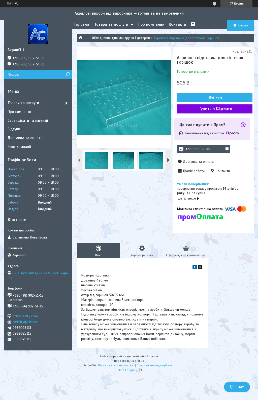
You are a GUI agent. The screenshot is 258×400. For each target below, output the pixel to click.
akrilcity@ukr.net (25, 322)
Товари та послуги (111, 24)
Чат (241, 387)
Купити (215, 97)
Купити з (207, 108)
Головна (81, 24)
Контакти (177, 24)
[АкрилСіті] (38, 34)
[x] (200, 268)
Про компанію (151, 24)
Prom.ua (152, 356)
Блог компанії (19, 146)
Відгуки (14, 129)
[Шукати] (67, 74)
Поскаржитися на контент (116, 365)
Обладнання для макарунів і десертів (121, 38)
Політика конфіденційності (156, 365)
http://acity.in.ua (25, 316)
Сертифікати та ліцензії (28, 120)
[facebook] (194, 268)
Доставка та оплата (25, 138)
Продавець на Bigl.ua (129, 361)
